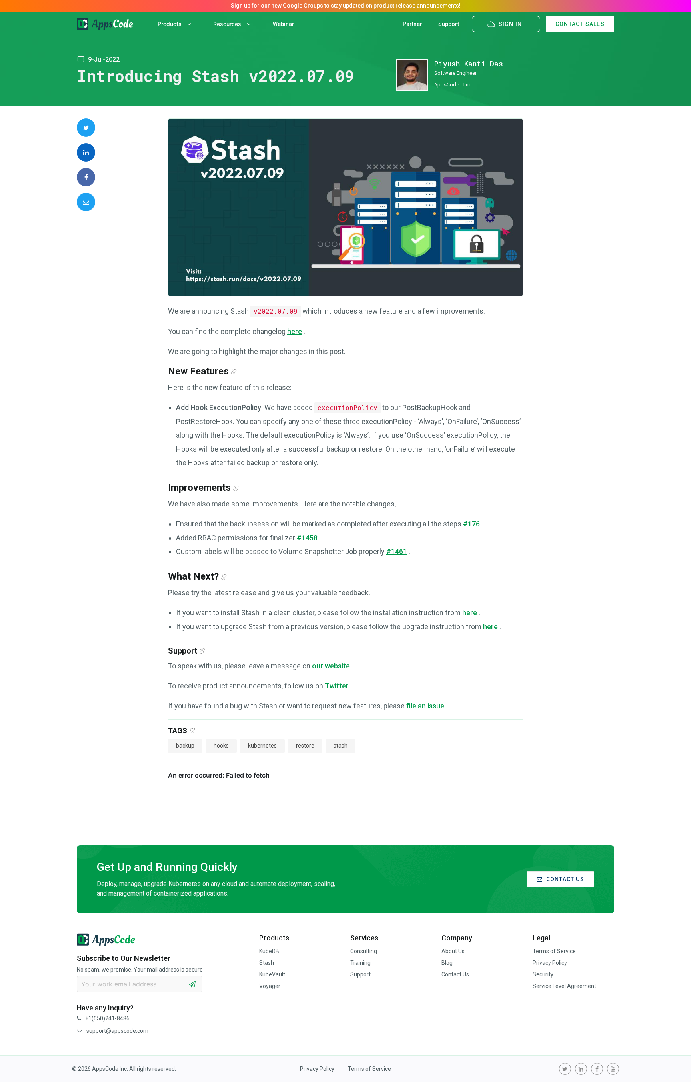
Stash (266, 963)
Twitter (337, 686)
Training (360, 963)
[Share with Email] (86, 202)
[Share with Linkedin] (86, 152)
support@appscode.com (117, 1031)
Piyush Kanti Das (468, 63)
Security (543, 974)
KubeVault (272, 974)
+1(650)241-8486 (107, 1018)
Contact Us (455, 974)
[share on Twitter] (86, 127)
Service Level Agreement (564, 986)
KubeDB (269, 951)
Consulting (363, 951)
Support (448, 24)
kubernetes (262, 745)
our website (331, 666)
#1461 (396, 551)
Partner (412, 24)
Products (170, 23)
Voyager (269, 986)
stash (340, 745)
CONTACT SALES (580, 24)
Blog (447, 963)
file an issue (425, 706)
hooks (221, 745)
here (294, 331)
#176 (471, 524)
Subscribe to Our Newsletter (123, 958)
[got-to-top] (675, 1058)
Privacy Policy (550, 963)
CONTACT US (565, 879)
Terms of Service (554, 951)
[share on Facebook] (86, 177)
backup (185, 745)
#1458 (307, 538)
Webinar (283, 24)
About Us (453, 951)
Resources (228, 23)
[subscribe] (192, 984)
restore (305, 745)
